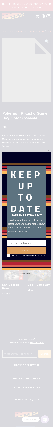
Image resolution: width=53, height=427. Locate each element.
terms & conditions (37, 256)
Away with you (26, 273)
